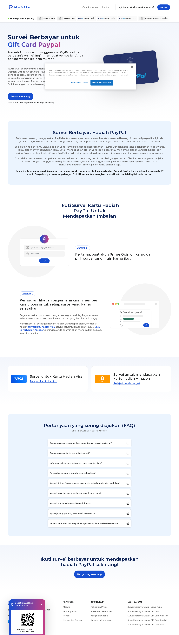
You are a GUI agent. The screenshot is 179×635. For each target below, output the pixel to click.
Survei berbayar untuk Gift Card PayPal (147, 620)
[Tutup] (132, 67)
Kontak (66, 615)
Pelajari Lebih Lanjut (43, 381)
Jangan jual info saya (101, 620)
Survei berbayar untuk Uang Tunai (145, 607)
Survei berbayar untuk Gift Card (143, 611)
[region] (90, 76)
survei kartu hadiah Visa (41, 327)
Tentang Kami (70, 611)
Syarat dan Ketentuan (101, 611)
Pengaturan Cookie (79, 82)
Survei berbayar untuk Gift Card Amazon (148, 615)
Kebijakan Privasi (99, 607)
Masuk (66, 607)
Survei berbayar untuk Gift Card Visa (146, 624)
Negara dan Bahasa (72, 620)
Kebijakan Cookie (99, 615)
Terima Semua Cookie (101, 82)
